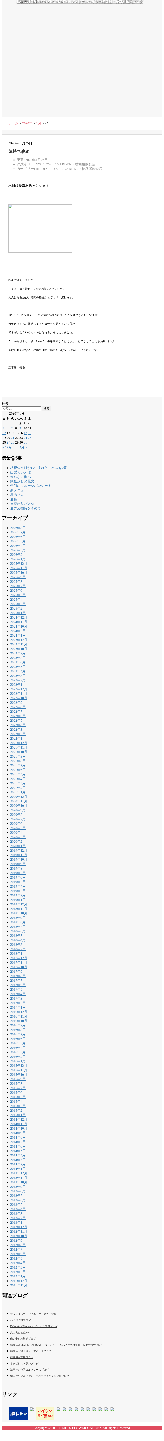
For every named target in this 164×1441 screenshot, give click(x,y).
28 (12, 442)
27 (8, 442)
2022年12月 (18, 689)
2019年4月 (18, 886)
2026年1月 (18, 559)
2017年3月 (18, 998)
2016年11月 (18, 1016)
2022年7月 (18, 711)
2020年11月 (18, 801)
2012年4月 (18, 1263)
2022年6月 (18, 716)
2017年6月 (18, 985)
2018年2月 (18, 949)
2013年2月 (18, 1218)
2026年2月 (18, 554)
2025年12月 (18, 563)
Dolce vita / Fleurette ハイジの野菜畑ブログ (33, 1326)
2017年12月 (18, 958)
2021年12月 (18, 743)
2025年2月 (18, 608)
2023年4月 (18, 671)
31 (25, 442)
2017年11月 (18, 962)
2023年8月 (18, 658)
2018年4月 (18, 940)
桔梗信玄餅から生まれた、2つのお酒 (38, 468)
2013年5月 (18, 1204)
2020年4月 (18, 832)
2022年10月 (18, 698)
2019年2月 (18, 895)
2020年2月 (18, 841)
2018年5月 (18, 935)
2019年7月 (18, 873)
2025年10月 (18, 572)
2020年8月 (18, 814)
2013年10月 (18, 1182)
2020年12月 (18, 797)
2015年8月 (18, 1083)
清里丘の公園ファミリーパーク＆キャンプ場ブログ (39, 1375)
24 (25, 437)
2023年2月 (18, 680)
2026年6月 (18, 537)
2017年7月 (18, 980)
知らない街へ (20, 477)
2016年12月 (18, 1012)
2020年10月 (18, 805)
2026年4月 (18, 545)
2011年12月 (18, 1281)
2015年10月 (18, 1074)
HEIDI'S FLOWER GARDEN (80, 1428)
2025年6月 (18, 590)
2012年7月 (18, 1249)
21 (12, 437)
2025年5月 (18, 595)
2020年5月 (18, 828)
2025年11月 (18, 568)
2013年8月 (18, 1191)
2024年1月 (18, 635)
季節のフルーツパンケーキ (30, 486)
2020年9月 (18, 810)
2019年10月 (18, 859)
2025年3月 (18, 604)
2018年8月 (18, 922)
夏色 (13, 499)
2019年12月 (18, 850)
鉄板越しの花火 (22, 481)
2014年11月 (18, 1124)
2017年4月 (18, 994)
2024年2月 (18, 631)
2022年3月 (18, 729)
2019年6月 (18, 877)
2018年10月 (18, 913)
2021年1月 (18, 792)
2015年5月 (18, 1097)
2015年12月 (18, 1065)
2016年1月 (18, 1061)
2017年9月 (18, 971)
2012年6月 (18, 1254)
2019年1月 (18, 900)
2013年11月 (18, 1178)
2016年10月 (18, 1021)
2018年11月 (18, 909)
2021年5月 (18, 774)
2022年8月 (18, 707)
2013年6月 (18, 1200)
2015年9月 (18, 1079)
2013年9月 (18, 1186)
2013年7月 (18, 1195)
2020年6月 (18, 823)
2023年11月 (18, 644)
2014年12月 (18, 1119)
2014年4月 (18, 1155)
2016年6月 (18, 1039)
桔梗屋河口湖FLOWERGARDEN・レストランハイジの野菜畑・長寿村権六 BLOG (56, 1344)
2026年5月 (18, 541)
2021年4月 (18, 779)
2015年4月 (18, 1101)
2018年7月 (18, 927)
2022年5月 (18, 720)
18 (29, 433)
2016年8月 (18, 1030)
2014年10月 (18, 1128)
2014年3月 (18, 1160)
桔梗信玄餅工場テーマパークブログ (30, 1351)
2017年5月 (18, 989)
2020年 (27, 123)
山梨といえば (20, 472)
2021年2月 (18, 788)
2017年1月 (18, 1007)
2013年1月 (18, 1222)
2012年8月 (18, 1245)
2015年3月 (18, 1106)
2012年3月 (18, 1267)
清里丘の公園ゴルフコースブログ (29, 1369)
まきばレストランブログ (24, 1363)
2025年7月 (18, 586)
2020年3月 (18, 837)
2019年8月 (18, 868)
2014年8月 (18, 1137)
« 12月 (7, 447)
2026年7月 (18, 532)
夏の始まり (18, 494)
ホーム (13, 123)
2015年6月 (18, 1092)
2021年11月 (18, 747)
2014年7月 (18, 1142)
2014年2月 (18, 1164)
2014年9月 (18, 1133)
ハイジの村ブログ (20, 1320)
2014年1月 (18, 1169)
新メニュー (18, 490)
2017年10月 (18, 967)
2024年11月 (18, 622)
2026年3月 (18, 550)
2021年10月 (18, 752)
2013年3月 (18, 1213)
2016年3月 (18, 1052)
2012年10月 (18, 1236)
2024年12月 (18, 617)
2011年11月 (18, 1285)
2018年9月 (18, 918)
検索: (5, 404)
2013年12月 (18, 1173)
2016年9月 (18, 1025)
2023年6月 (18, 662)
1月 (38, 123)
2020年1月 (18, 846)
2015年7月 (18, 1088)
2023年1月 (18, 684)
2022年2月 (18, 734)
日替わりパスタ (22, 503)
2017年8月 (18, 976)
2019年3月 (18, 891)
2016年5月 (18, 1043)
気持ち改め (19, 151)
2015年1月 (18, 1115)
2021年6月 (18, 770)
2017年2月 (18, 1003)
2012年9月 (18, 1240)
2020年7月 (18, 819)
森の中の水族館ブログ (23, 1338)
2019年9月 (18, 864)
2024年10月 (18, 626)
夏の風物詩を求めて (25, 508)
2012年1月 (18, 1276)
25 (29, 437)
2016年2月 (18, 1056)
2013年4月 (18, 1209)
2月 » (23, 447)
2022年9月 (18, 702)
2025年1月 (18, 613)
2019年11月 (18, 855)
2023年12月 (18, 640)
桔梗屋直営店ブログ (21, 1357)
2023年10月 (18, 649)
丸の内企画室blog (20, 1332)
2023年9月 (18, 653)
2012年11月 (18, 1231)
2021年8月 (18, 761)
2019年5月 (18, 882)
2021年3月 (18, 783)
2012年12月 (18, 1227)
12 (4, 433)
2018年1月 (18, 953)
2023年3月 (18, 675)
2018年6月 (18, 931)
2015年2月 (18, 1110)
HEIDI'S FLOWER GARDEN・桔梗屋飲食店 (69, 169)
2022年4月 (18, 725)
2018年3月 (18, 944)
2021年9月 (18, 756)
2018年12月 (18, 904)
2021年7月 (18, 765)
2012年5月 (18, 1258)
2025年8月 (18, 581)
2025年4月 (18, 599)
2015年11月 (18, 1070)
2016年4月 (18, 1048)
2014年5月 (18, 1151)
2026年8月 (18, 528)
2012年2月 (18, 1272)
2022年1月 (18, 738)
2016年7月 (18, 1034)
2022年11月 (18, 693)
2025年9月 (18, 577)
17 (25, 433)
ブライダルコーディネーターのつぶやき (33, 1314)
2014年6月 (18, 1146)
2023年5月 (18, 667)
